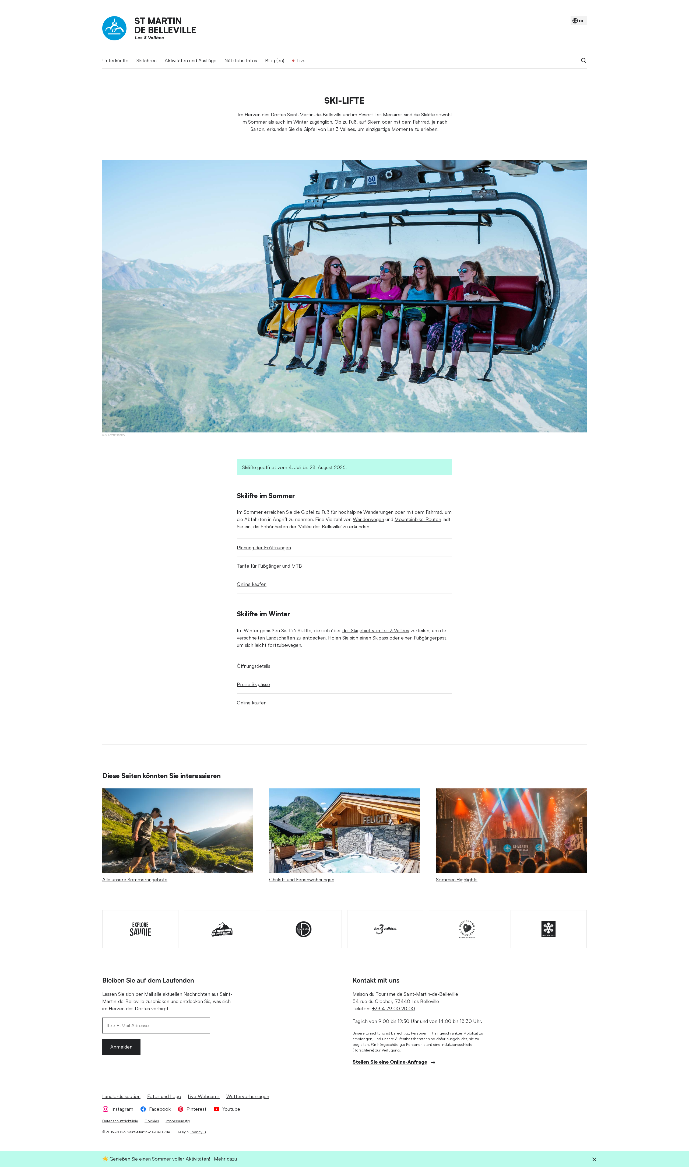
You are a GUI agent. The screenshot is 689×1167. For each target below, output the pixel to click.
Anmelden (121, 1047)
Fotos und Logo (164, 1096)
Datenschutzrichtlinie (120, 1121)
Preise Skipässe (253, 684)
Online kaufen (251, 584)
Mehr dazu (225, 1159)
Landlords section (121, 1096)
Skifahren (146, 60)
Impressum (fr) (178, 1121)
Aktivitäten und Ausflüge (190, 60)
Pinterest (196, 1109)
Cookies (152, 1121)
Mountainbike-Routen (418, 519)
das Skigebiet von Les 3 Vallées (375, 630)
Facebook (160, 1109)
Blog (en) (274, 60)
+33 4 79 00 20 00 (393, 1008)
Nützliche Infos (240, 60)
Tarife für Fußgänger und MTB (269, 566)
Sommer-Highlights (456, 879)
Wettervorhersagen (247, 1096)
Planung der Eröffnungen (264, 547)
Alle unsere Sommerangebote (134, 879)
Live (301, 60)
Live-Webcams (204, 1096)
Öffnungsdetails (253, 666)
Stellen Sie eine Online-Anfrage (390, 1062)
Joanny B (198, 1132)
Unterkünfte (115, 60)
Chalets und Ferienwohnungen (301, 879)
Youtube (231, 1109)
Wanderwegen (368, 519)
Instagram (122, 1109)
